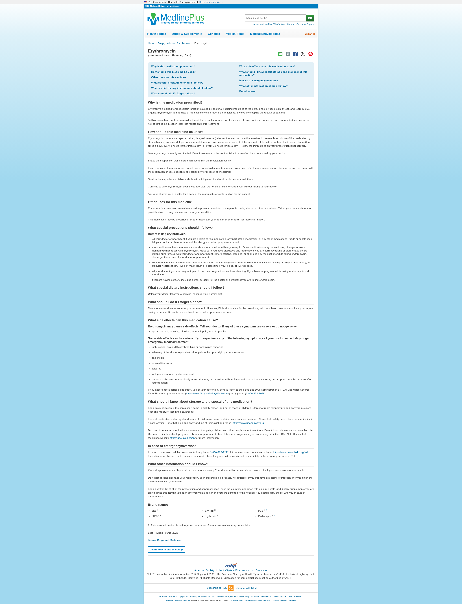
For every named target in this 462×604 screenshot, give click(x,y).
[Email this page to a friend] (280, 54)
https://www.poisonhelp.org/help (291, 452)
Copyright (180, 596)
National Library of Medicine (164, 6)
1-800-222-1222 (219, 452)
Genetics (214, 33)
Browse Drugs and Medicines (164, 540)
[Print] (287, 54)
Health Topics (156, 33)
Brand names (247, 91)
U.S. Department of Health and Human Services (250, 600)
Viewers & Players (225, 596)
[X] (303, 54)
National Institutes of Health (284, 600)
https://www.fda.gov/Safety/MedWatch (207, 393)
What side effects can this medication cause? (267, 66)
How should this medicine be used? (173, 71)
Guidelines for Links (207, 596)
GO (310, 18)
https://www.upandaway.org (248, 422)
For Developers (296, 596)
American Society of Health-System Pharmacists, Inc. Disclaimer (231, 570)
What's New (279, 24)
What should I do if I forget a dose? (173, 93)
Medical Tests (235, 33)
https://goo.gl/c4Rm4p (182, 437)
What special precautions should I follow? (177, 82)
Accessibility (191, 596)
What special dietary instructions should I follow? (182, 88)
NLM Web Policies (167, 596)
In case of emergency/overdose (258, 80)
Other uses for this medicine (168, 77)
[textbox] (275, 17)
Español (310, 33)
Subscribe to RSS (217, 588)
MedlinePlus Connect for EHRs (274, 596)
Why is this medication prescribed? (173, 66)
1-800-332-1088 (255, 393)
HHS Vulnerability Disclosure (246, 596)
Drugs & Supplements (187, 33)
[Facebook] (295, 54)
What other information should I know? (263, 85)
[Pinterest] (310, 54)
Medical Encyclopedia (265, 33)
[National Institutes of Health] (147, 6)
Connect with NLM (246, 588)
